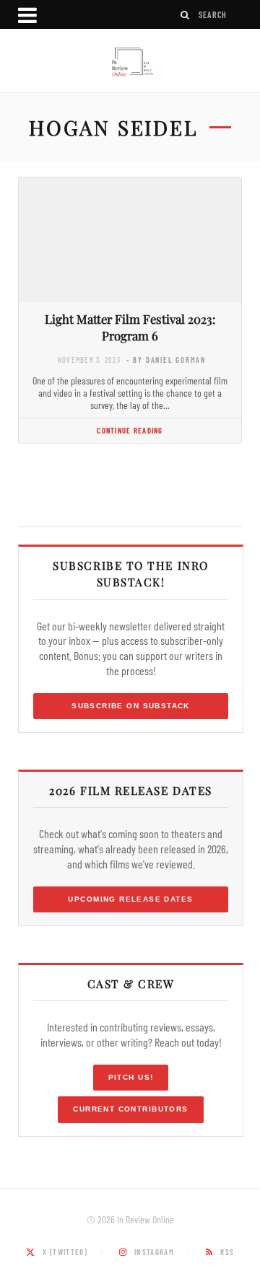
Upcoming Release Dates (130, 899)
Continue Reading (129, 430)
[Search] (186, 14)
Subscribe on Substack (131, 706)
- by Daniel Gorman (166, 359)
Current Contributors (130, 1109)
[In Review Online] (130, 62)
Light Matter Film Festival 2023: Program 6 (130, 327)
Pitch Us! (131, 1077)
